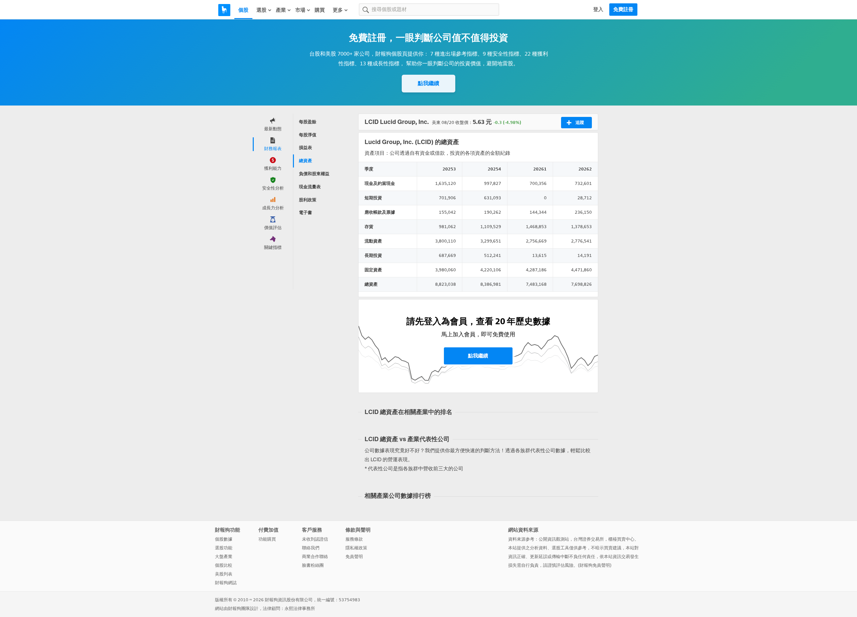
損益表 (305, 147)
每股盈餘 (307, 121)
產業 (281, 10)
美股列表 (223, 573)
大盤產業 (223, 556)
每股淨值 (307, 134)
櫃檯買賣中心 (621, 539)
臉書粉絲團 (313, 565)
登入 (598, 9)
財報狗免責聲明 (594, 565)
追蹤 (579, 122)
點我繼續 (428, 83)
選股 (261, 10)
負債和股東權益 (314, 173)
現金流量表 (310, 186)
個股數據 (223, 539)
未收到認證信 (315, 539)
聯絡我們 (310, 547)
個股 (243, 10)
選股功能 (223, 547)
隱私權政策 (356, 547)
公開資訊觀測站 (554, 539)
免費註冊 (623, 9)
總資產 (305, 160)
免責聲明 (354, 556)
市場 (300, 10)
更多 (338, 10)
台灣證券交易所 (588, 539)
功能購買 (267, 539)
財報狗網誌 (226, 582)
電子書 (305, 212)
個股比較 (223, 565)
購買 (320, 10)
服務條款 (354, 539)
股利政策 (307, 199)
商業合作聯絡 (315, 556)
